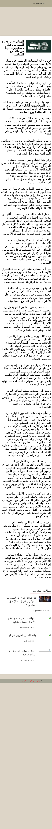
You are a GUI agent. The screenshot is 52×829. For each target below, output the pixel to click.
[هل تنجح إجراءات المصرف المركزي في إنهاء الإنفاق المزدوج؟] (45, 599)
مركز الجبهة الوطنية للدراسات (30, 681)
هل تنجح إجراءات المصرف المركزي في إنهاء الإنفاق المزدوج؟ (21, 601)
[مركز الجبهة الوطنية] (38, 3)
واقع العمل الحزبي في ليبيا (21, 635)
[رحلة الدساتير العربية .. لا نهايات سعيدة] (45, 739)
